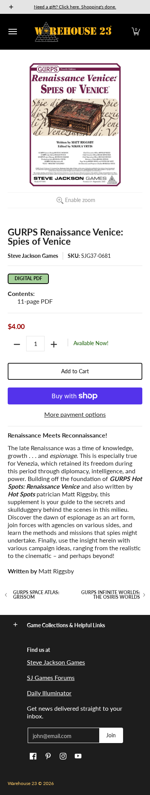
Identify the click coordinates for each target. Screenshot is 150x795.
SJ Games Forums (51, 677)
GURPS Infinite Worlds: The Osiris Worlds (110, 595)
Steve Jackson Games (33, 255)
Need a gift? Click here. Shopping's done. (75, 7)
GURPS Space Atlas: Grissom (36, 595)
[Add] (54, 344)
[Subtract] (17, 344)
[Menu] (12, 32)
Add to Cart (75, 371)
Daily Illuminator (49, 692)
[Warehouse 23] (73, 32)
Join (111, 735)
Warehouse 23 (22, 783)
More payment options (75, 414)
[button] (135, 32)
